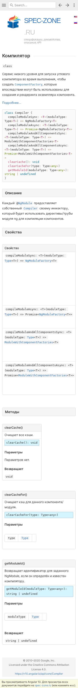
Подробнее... (11, 102)
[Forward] (68, 5)
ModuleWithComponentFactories (29, 342)
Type (8, 260)
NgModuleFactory (38, 260)
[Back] (60, 5)
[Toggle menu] (74, 5)
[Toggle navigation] (4, 5)
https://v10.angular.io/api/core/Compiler (39, 673)
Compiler (30, 208)
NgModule (25, 203)
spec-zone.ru (43, 685)
